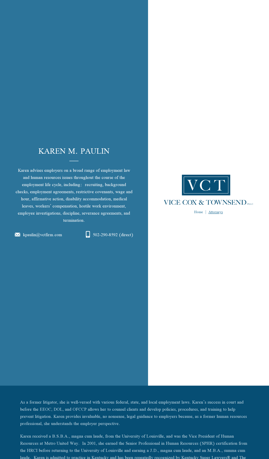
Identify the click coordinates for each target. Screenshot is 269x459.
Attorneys (215, 212)
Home (198, 212)
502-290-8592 (105, 234)
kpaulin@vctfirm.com (42, 234)
